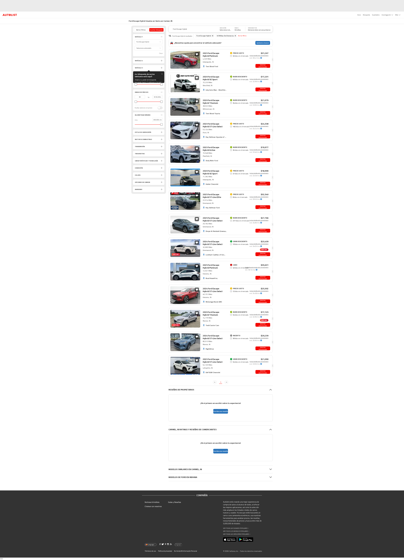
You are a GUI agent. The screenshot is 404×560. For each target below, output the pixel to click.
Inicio (359, 15)
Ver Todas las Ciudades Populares (236, 528)
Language (151, 545)
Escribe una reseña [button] (220, 411)
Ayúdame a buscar (263, 43)
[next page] (226, 382)
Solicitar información (263, 66)
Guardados (376, 15)
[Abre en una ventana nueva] (229, 539)
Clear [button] (161, 53)
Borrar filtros (242, 36)
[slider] (136, 84)
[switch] (159, 107)
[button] (149, 42)
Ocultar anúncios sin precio (143, 108)
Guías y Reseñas (174, 502)
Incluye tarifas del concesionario (259, 55)
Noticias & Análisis (152, 502)
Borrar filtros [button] (141, 30)
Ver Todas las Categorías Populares (236, 534)
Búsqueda (366, 15)
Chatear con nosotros (153, 506)
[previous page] (215, 382)
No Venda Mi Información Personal (185, 551)
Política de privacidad (165, 551)
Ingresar (178, 545)
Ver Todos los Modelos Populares (236, 531)
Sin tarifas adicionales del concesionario (256, 267)
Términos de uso (150, 551)
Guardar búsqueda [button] (156, 30)
